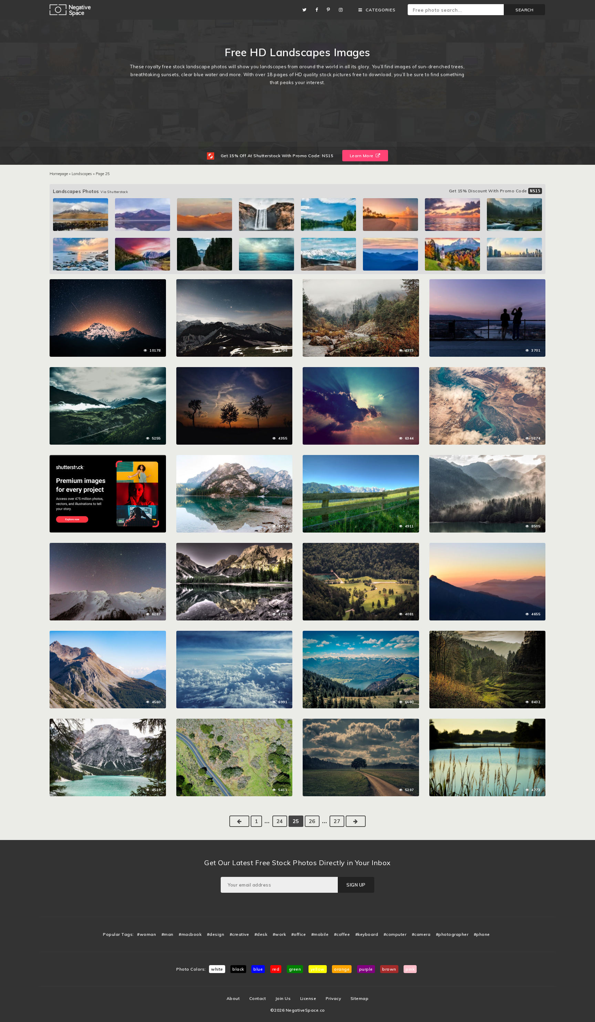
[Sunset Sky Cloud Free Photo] (487, 546)
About (233, 998)
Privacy (333, 998)
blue (258, 969)
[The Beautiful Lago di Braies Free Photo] (108, 722)
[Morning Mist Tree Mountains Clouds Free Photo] (487, 458)
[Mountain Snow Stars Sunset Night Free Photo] (108, 282)
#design (216, 934)
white (217, 969)
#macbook (190, 934)
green (295, 969)
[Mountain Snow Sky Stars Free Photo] (234, 282)
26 (312, 821)
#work (279, 934)
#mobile (320, 934)
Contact (257, 998)
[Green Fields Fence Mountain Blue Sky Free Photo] (361, 458)
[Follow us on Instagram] (342, 10)
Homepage (59, 173)
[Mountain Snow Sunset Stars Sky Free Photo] (108, 546)
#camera (421, 934)
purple (366, 969)
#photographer (452, 934)
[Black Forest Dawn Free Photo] (487, 634)
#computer (395, 934)
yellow (318, 969)
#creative (239, 934)
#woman (146, 934)
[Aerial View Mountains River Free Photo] (487, 370)
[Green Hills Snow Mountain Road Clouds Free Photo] (108, 370)
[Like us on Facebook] (318, 10)
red (276, 969)
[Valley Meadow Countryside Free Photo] (361, 546)
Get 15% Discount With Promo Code (495, 190)
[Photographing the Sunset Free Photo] (487, 282)
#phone (482, 934)
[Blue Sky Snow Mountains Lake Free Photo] (361, 634)
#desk (261, 934)
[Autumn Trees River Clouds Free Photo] (361, 282)
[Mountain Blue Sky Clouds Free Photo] (108, 634)
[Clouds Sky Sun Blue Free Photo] (361, 370)
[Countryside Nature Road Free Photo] (234, 722)
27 (337, 821)
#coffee (342, 934)
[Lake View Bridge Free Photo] (487, 722)
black (238, 969)
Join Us (283, 998)
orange (341, 969)
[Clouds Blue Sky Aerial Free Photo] (234, 634)
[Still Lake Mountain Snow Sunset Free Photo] (234, 546)
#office (298, 934)
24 (279, 821)
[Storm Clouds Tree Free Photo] (361, 722)
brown (389, 969)
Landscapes (82, 173)
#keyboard (366, 934)
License (308, 998)
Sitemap (360, 998)
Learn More (362, 155)
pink (410, 969)
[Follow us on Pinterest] (330, 10)
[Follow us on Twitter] (306, 10)
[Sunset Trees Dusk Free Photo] (234, 370)
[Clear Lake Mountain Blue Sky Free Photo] (234, 458)
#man (167, 934)
